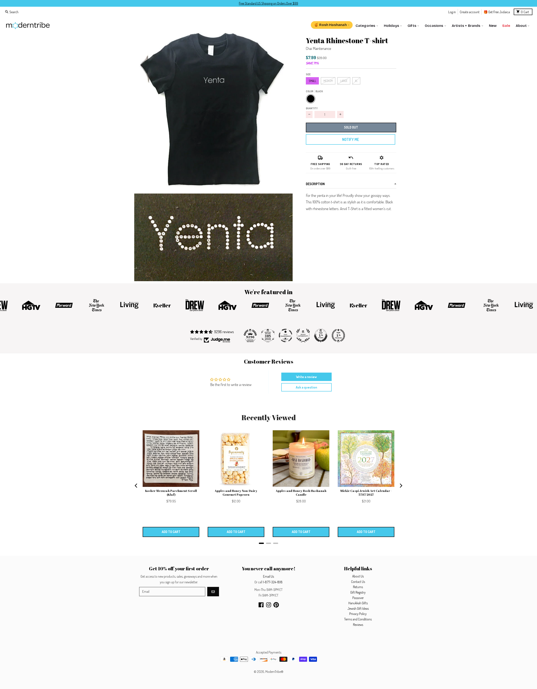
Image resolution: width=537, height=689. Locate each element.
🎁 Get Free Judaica (497, 11)
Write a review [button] (306, 377)
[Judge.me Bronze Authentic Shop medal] (303, 335)
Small (312, 80)
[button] (213, 111)
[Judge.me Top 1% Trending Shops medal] (338, 335)
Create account (470, 11)
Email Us (268, 576)
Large (344, 80)
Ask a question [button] (306, 387)
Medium (328, 80)
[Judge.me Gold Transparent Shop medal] (285, 335)
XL (356, 80)
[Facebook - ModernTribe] (261, 605)
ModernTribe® (274, 672)
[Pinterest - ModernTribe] (276, 605)
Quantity (312, 108)
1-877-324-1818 (273, 582)
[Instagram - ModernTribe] (268, 605)
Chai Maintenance (318, 48)
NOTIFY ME (350, 139)
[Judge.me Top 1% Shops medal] (320, 335)
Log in (452, 11)
